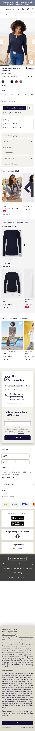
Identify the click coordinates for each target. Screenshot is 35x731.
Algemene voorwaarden (9, 564)
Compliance (29, 568)
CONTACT (5, 450)
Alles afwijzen (6, 727)
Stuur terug (7, 147)
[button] (2, 9)
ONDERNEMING (7, 497)
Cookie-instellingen (27, 727)
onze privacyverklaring (15, 711)
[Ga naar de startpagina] (8, 9)
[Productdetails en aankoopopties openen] (20, 254)
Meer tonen (21, 433)
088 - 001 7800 (8, 477)
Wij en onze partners (8, 635)
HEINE (4, 491)
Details (5, 141)
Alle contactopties (11, 462)
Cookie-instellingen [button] (17, 573)
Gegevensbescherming (26, 564)
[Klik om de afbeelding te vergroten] (31, 62)
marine (3, 85)
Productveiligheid (9, 158)
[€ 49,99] (11, 283)
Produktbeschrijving (10, 136)
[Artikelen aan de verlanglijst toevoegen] (29, 108)
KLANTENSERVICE (9, 485)
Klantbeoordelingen (10, 164)
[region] (17, 678)
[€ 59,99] (12, 335)
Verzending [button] (13, 76)
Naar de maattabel (9, 101)
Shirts (8, 15)
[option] (2, 81)
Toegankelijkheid (6, 568)
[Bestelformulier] (23, 9)
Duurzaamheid (8, 153)
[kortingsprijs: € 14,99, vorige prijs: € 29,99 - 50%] (12, 187)
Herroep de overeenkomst (17, 558)
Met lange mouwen (16, 15)
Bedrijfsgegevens (19, 568)
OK (17, 723)
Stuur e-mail (9, 456)
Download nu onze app (17, 513)
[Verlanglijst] (28, 9)
